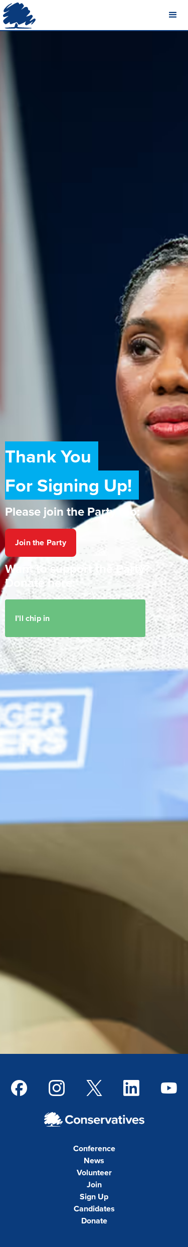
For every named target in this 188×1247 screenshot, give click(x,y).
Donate (94, 1220)
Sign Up (94, 1196)
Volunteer (94, 1172)
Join (94, 1184)
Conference (94, 1148)
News (94, 1160)
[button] (173, 15)
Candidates (94, 1208)
